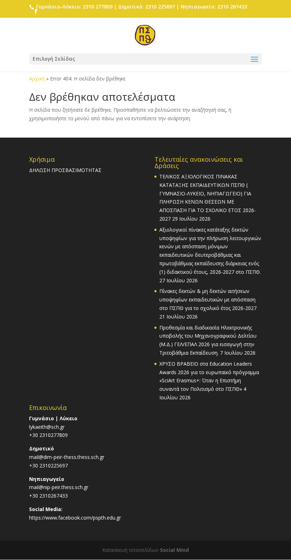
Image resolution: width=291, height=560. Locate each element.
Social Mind (174, 550)
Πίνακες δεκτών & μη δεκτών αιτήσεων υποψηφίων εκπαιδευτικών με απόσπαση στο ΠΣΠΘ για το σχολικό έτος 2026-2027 (208, 299)
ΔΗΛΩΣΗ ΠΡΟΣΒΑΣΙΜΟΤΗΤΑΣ (65, 170)
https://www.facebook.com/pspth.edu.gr (75, 517)
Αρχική (37, 78)
